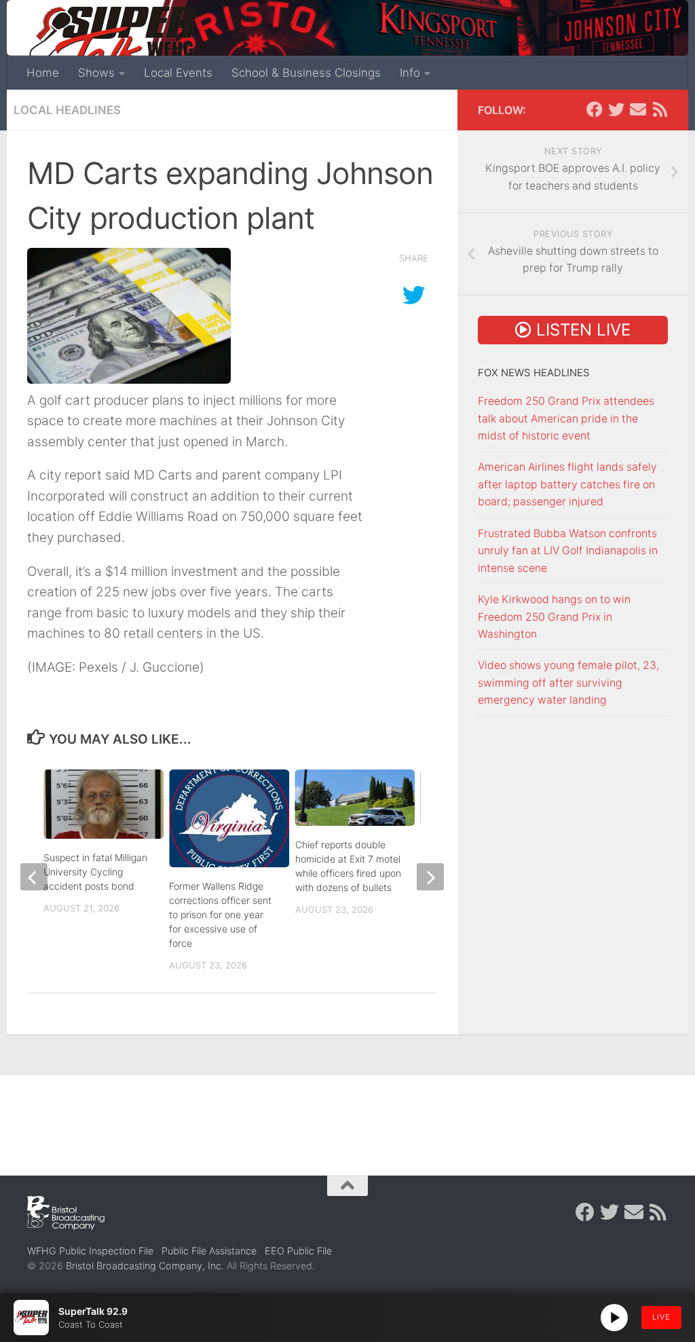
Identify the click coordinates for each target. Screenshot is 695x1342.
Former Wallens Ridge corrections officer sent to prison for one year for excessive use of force (220, 914)
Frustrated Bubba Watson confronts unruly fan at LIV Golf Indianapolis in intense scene (568, 551)
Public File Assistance (209, 1250)
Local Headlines (67, 110)
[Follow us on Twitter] (616, 109)
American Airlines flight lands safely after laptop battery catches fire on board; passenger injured (567, 484)
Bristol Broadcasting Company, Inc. (145, 1265)
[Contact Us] (638, 109)
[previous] (34, 876)
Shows (96, 72)
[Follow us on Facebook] (594, 109)
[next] (430, 876)
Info (410, 72)
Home (42, 72)
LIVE (661, 1317)
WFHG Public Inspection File (90, 1250)
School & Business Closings (306, 72)
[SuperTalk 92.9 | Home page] (112, 41)
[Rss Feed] (660, 109)
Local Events (178, 72)
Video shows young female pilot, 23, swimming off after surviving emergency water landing (568, 682)
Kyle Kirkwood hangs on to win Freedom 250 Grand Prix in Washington (554, 616)
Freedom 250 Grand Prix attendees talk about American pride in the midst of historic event (566, 418)
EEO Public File (298, 1250)
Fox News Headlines (534, 373)
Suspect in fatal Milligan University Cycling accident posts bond (95, 872)
